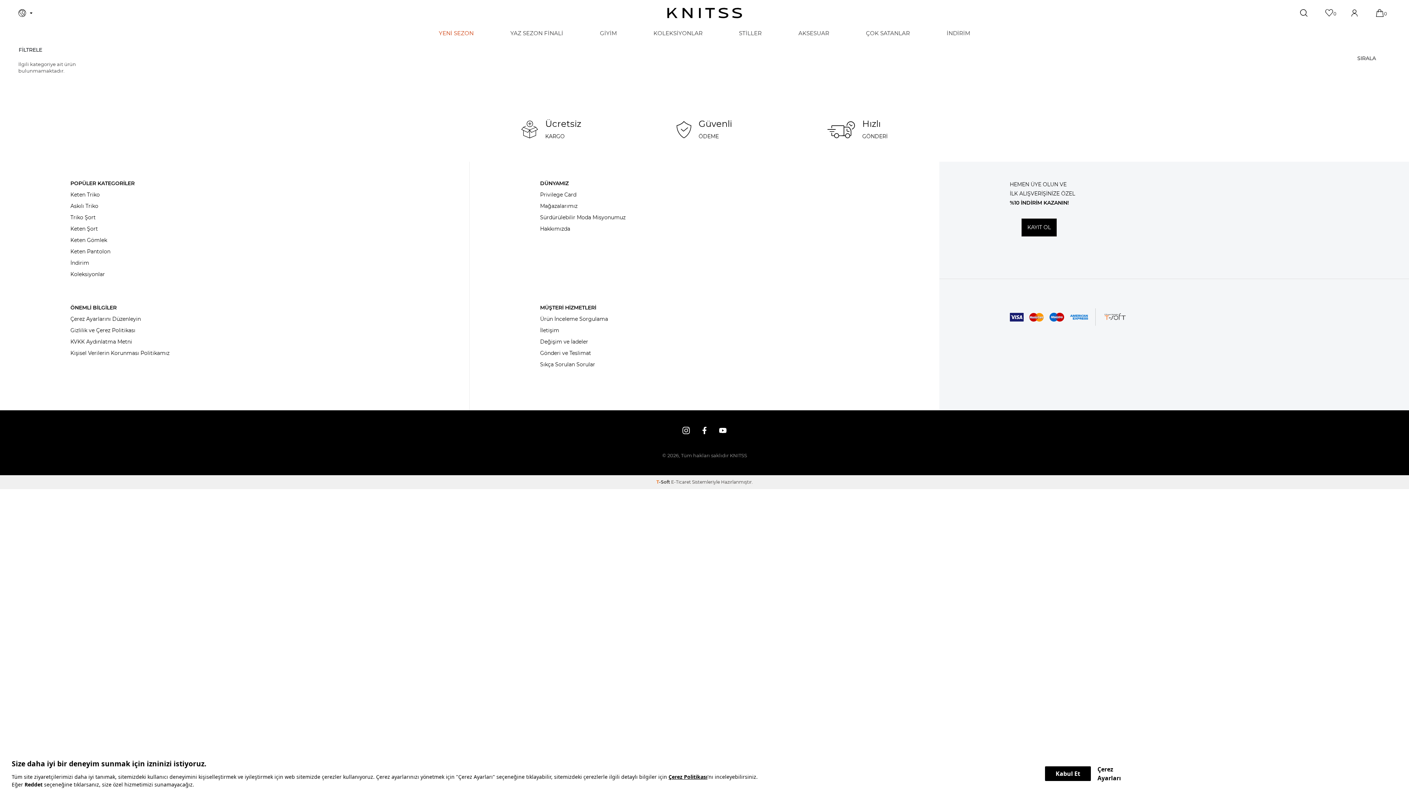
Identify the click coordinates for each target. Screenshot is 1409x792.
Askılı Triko (84, 206)
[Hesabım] (1355, 13)
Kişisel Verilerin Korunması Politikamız (120, 353)
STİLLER (750, 33)
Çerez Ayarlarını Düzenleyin (105, 319)
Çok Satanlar (888, 33)
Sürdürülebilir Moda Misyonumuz (583, 217)
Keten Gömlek (88, 240)
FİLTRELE (30, 50)
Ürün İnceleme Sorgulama (574, 319)
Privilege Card (558, 194)
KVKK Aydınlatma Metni (101, 341)
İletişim (549, 330)
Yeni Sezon (456, 33)
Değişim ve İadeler (564, 341)
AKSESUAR (813, 33)
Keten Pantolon (90, 251)
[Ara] (1304, 13)
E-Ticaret (681, 482)
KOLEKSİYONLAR (678, 33)
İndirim (79, 263)
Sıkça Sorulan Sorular (567, 364)
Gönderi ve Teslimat (565, 353)
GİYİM (608, 33)
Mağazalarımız (559, 206)
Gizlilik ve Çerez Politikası (102, 330)
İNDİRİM (958, 33)
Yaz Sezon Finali (536, 33)
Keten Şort (84, 228)
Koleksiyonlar (87, 274)
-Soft (663, 482)
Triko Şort (83, 217)
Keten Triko (85, 194)
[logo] (704, 13)
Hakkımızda (555, 228)
